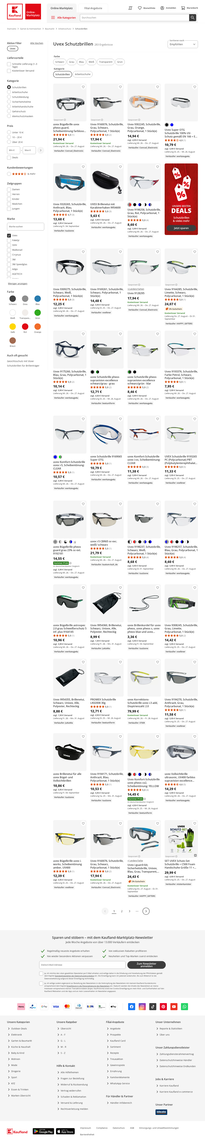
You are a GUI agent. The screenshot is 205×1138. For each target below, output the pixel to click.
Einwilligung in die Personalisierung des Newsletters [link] (88, 986)
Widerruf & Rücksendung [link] (74, 1084)
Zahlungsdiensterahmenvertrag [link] (177, 1054)
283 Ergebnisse (103, 44)
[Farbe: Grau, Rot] (135, 542)
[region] (27, 194)
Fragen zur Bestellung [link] (72, 1078)
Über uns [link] (165, 1034)
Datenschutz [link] (119, 1127)
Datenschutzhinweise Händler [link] (176, 1060)
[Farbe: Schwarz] (167, 125)
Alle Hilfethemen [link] (70, 1072)
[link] (93, 8)
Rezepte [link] (114, 1052)
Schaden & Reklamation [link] (73, 1096)
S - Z (63, 1052)
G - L (63, 1040)
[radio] (24, 87)
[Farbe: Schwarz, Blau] (140, 205)
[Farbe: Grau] (55, 542)
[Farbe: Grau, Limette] (60, 457)
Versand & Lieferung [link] (72, 1102)
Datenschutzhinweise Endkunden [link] (178, 1066)
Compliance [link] (101, 1127)
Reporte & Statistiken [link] (171, 1028)
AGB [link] (132, 1127)
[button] (59, 62)
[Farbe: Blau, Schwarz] (150, 542)
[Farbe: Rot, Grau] (129, 205)
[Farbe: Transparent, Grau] (60, 542)
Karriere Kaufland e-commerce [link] (176, 1091)
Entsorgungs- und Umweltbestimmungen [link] (159, 1127)
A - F (63, 1034)
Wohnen (15, 1059)
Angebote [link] (115, 1028)
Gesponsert (58, 120)
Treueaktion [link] (116, 1059)
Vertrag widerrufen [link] (71, 1090)
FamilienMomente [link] (120, 1077)
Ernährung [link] (116, 1071)
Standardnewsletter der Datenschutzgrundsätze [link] (74, 976)
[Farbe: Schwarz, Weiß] (145, 205)
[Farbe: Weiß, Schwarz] (129, 542)
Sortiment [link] (115, 1046)
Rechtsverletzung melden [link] (74, 1108)
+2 (75, 542)
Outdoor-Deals (19, 1028)
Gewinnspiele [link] (117, 1065)
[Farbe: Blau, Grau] (71, 542)
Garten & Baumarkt (21, 1040)
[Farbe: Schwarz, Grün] (97, 372)
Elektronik (16, 1034)
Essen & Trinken (20, 1089)
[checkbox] (24, 65)
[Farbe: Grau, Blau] (150, 205)
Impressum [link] (85, 1127)
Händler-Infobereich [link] (121, 1102)
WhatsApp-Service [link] (120, 1083)
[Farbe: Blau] (172, 125)
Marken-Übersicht (21, 1095)
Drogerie (15, 1071)
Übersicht (66, 1028)
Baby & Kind (17, 1052)
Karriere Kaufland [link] (169, 1085)
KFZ (13, 1083)
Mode (14, 1065)
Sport (14, 1077)
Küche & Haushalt (20, 1046)
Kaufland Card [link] (118, 1040)
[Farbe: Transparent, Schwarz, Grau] (65, 542)
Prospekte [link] (115, 1034)
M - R (63, 1046)
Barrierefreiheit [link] (87, 1134)
